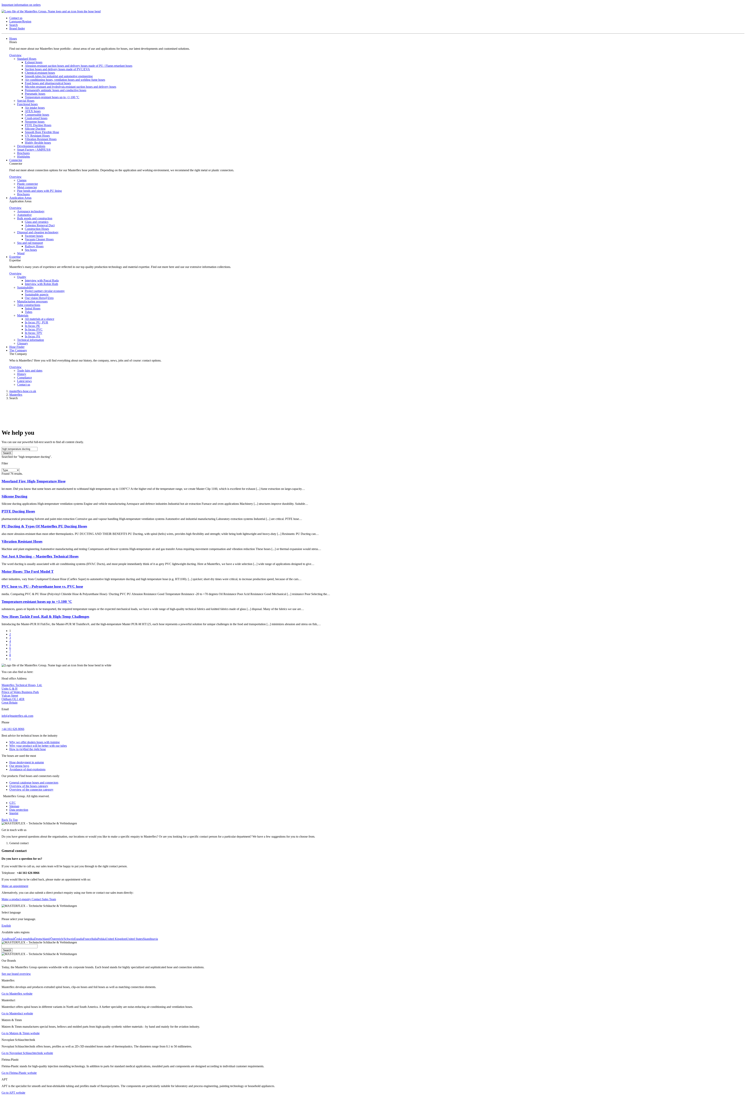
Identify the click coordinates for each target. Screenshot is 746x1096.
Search (7, 453)
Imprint (13, 813)
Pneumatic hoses (35, 93)
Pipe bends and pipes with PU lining (39, 190)
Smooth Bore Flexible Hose (42, 132)
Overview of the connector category (31, 789)
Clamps (21, 180)
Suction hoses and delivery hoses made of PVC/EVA (57, 69)
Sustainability (25, 287)
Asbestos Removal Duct (40, 225)
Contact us (23, 384)
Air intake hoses (35, 107)
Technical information (30, 340)
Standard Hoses (26, 58)
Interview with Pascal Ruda (42, 280)
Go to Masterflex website (17, 993)
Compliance (24, 377)
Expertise (15, 256)
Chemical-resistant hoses (40, 72)
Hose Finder (16, 347)
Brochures (23, 153)
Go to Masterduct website (17, 1013)
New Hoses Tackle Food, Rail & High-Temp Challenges (45, 616)
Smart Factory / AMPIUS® (34, 149)
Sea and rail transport (30, 242)
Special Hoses (25, 100)
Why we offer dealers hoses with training (34, 742)
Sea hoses (31, 249)
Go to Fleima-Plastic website (19, 1072)
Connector (15, 160)
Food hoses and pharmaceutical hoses (48, 83)
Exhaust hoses (33, 62)
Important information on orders (21, 4)
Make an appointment (15, 886)
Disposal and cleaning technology (37, 232)
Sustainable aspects (36, 294)
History (21, 374)
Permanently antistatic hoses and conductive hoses (55, 90)
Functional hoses (27, 104)
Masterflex (15, 394)
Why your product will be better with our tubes (38, 745)
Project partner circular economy (45, 291)
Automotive (24, 214)
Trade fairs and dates (29, 370)
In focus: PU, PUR (36, 322)
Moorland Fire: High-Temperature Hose (33, 481)
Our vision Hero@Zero (39, 298)
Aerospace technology (30, 211)
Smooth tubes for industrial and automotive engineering (59, 76)
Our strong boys (19, 765)
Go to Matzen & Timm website (21, 1033)
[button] (15, 18)
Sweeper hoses (34, 235)
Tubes (28, 312)
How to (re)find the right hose (27, 749)
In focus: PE (32, 326)
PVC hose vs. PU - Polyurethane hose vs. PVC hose (42, 586)
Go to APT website (13, 1092)
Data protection (18, 809)
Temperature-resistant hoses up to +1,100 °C (52, 97)
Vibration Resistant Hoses (41, 139)
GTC (12, 802)
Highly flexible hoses (38, 142)
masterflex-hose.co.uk (22, 391)
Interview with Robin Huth (41, 284)
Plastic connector (27, 183)
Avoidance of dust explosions (27, 769)
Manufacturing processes (32, 301)
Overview (15, 55)
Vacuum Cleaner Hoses (39, 239)
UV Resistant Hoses (37, 135)
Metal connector (27, 187)
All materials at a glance (39, 319)
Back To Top (10, 819)
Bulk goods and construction (34, 218)
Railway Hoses (34, 246)
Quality (21, 277)
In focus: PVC (34, 329)
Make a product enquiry (16, 899)
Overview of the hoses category (28, 786)
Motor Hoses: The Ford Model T (28, 571)
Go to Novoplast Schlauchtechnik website (27, 1053)
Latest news (24, 381)
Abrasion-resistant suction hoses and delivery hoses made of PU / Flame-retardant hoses (78, 65)
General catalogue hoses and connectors (33, 782)
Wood (20, 253)
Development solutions (31, 146)
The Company (18, 350)
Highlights (23, 156)
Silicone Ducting (35, 128)
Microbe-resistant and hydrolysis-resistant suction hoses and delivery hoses (70, 86)
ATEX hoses (33, 111)
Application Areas (20, 197)
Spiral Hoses (32, 308)
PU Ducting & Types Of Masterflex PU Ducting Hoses (44, 526)
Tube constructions (28, 305)
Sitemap (14, 806)
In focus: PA (32, 336)
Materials (22, 315)
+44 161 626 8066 (13, 729)
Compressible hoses (37, 114)
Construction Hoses (37, 228)
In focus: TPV (33, 333)
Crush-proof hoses (36, 118)
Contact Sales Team (43, 899)
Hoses (13, 38)
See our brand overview (16, 973)
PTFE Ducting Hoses (38, 125)
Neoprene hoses (34, 121)
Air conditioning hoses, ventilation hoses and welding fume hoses (65, 79)
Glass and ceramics (36, 221)
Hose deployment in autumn (26, 762)
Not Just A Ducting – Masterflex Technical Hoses (40, 556)
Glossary (22, 343)
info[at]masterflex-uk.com (17, 715)
